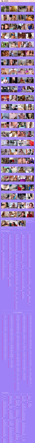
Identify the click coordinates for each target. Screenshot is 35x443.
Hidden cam (10, 438)
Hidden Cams (17, 276)
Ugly (30, 368)
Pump (22, 288)
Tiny (30, 356)
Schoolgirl (30, 236)
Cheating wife (4, 442)
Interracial (17, 289)
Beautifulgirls (22, 85)
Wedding (30, 298)
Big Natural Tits (3, 67)
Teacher (29, 271)
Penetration (24, 360)
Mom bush (17, 428)
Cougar (10, 250)
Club (9, 245)
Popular (16, 1)
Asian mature (4, 410)
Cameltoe (10, 235)
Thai (29, 274)
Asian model (4, 411)
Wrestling (31, 383)
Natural (23, 254)
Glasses (18, 343)
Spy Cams (30, 258)
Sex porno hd (23, 404)
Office (22, 263)
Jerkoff (16, 294)
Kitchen (18, 379)
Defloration (10, 269)
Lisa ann (17, 415)
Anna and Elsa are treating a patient (21, 155)
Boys (5, 352)
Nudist (22, 258)
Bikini (3, 263)
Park (22, 275)
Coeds (29, 210)
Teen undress (23, 427)
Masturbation (23, 76)
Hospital (16, 280)
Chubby (5, 76)
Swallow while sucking (23, 418)
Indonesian (17, 287)
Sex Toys (31, 320)
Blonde (2, 94)
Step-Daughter (10, 266)
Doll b (10, 403)
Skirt (29, 246)
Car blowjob (4, 438)
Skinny (29, 245)
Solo (30, 333)
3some (27, 94)
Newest (17, 1)
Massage (23, 235)
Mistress (23, 243)
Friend (16, 250)
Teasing (29, 272)
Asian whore (4, 412)
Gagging (16, 254)
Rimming (23, 294)
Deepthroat (10, 268)
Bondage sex (4, 432)
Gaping (16, 256)
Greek (16, 266)
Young (29, 304)
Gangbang (17, 255)
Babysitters (4, 253)
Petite (24, 361)
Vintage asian (23, 440)
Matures (24, 319)
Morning (23, 248)
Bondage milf (4, 431)
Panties (23, 273)
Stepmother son (23, 413)
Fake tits (10, 411)
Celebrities (12, 320)
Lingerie (18, 390)
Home (10, 1)
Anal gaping (4, 407)
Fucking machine (18, 332)
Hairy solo (10, 429)
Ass (5, 326)
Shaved (30, 321)
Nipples (23, 256)
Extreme (12, 367)
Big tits (5, 67)
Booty (5, 351)
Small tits (30, 249)
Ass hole (5, 328)
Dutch (11, 358)
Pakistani (23, 272)
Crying (11, 335)
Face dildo (10, 410)
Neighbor (23, 255)
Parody (23, 276)
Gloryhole (18, 344)
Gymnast (17, 269)
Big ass (23, 219)
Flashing (16, 245)
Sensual (31, 319)
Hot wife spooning (11, 441)
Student (29, 263)
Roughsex (23, 297)
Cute (9, 260)
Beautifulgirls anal (5, 422)
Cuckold (5, 210)
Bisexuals (6, 85)
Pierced (24, 362)
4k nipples (4, 398)
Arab (28, 228)
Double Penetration (12, 356)
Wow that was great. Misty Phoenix (4, 101)
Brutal (22, 121)
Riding (22, 293)
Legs (18, 387)
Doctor (9, 271)
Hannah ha (10, 431)
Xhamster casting (30, 401)
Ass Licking (12, 85)
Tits (30, 358)
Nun (22, 259)
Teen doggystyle (23, 423)
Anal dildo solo (4, 406)
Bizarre (3, 265)
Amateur (12, 67)
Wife (29, 301)
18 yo (10, 67)
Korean (18, 380)
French (16, 249)
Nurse (24, 341)
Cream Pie (22, 228)
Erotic (9, 282)
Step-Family (17, 236)
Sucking (29, 264)
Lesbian (18, 388)
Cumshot (10, 258)
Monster (23, 247)
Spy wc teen (23, 412)
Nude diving (17, 439)
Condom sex (10, 249)
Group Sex (17, 267)
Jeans (16, 293)
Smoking (29, 250)
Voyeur (30, 375)
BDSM (5, 338)
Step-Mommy (23, 245)
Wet (30, 380)
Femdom (18, 320)
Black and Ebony (4, 266)
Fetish (20, 76)
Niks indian (17, 438)
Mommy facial (17, 429)
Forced (16, 248)
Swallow (29, 265)
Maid (22, 234)
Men (24, 320)
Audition (22, 94)
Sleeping (29, 248)
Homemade (17, 279)
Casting (12, 319)
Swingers (31, 348)
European (22, 67)
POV (13, 76)
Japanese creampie (18, 400)
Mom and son (17, 427)
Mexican (24, 321)
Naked (22, 253)
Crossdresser (11, 334)
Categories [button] (13, 1)
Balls (3, 254)
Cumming (7, 76)
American (12, 219)
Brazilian (5, 353)
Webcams (30, 297)
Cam (9, 234)
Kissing (18, 378)
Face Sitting (17, 234)
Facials (16, 235)
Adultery (19, 94)
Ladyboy (16, 302)
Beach (5, 339)
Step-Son (31, 334)
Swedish (31, 347)
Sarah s (23, 403)
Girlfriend (17, 259)
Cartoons (12, 318)
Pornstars (15, 76)
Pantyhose (23, 274)
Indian (16, 286)
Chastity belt (4, 441)
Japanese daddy (17, 401)
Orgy (22, 267)
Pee (24, 359)
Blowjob (4, 94)
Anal (10, 85)
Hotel (16, 282)
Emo (9, 281)
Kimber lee (17, 407)
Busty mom (4, 436)
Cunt (9, 259)
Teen (29, 273)
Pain (22, 270)
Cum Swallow (31, 112)
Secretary (31, 318)
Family (30, 67)
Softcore (31, 332)
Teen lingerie (23, 425)
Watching (30, 296)
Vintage (29, 292)
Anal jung (4, 408)
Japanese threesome (18, 404)
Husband (18, 365)
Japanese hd (17, 402)
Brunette (19, 103)
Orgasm (23, 266)
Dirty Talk (7, 67)
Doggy (9, 272)
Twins (29, 284)
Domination (10, 274)
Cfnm (11, 321)
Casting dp (4, 440)
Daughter (27, 76)
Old (22, 264)
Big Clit (3, 228)
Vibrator (29, 291)
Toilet (30, 359)
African (3, 238)
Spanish (31, 335)
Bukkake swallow (5, 434)
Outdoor (23, 268)
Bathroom (3, 219)
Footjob (16, 247)
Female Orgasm (18, 319)
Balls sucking (4, 419)
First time (17, 243)
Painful (23, 271)
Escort (9, 283)
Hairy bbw (10, 427)
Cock (9, 246)
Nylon (24, 342)
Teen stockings (23, 426)
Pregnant (23, 285)
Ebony (9, 279)
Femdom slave (11, 413)
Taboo (29, 269)
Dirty (18, 67)
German (16, 258)
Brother (12, 228)
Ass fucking (20, 121)
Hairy (18, 353)
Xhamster (8, 13)
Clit (4, 228)
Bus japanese (4, 435)
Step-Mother (23, 249)
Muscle (24, 332)
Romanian (23, 296)
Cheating (21, 103)
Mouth (22, 250)
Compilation (10, 248)
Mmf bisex (17, 426)
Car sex (5, 94)
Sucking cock (23, 416)
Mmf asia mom (17, 425)
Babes (12, 112)
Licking (18, 389)
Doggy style (10, 402)
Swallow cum (23, 417)
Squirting (30, 259)
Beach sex (4, 421)
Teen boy (23, 422)
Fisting (16, 244)
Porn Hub (32, 120)
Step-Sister (30, 244)
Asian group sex (5, 409)
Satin (29, 235)
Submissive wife (23, 415)
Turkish (29, 282)
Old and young (23, 265)
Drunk (11, 357)
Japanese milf (17, 403)
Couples (31, 210)
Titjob (30, 357)
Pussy (22, 289)
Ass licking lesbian (5, 413)
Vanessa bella (23, 439)
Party (22, 277)
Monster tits (17, 430)
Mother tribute (17, 431)
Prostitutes (23, 286)
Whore (29, 300)
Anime (3, 242)
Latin (16, 304)
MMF (22, 244)
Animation (4, 241)
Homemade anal (11, 439)
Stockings (30, 260)
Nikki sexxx (17, 437)
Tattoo (29, 270)
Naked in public (17, 434)
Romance (23, 295)
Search (32, 1)
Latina (16, 305)
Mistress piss (17, 424)
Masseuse (23, 236)
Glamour (18, 342)
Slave (29, 247)
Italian (30, 76)
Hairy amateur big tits (11, 428)
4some (3, 236)
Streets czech (23, 414)
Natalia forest (17, 435)
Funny (18, 333)
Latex (16, 303)
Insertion (16, 288)
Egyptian (10, 280)
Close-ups (29, 85)
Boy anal (4, 433)
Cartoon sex (4, 439)
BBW (5, 337)
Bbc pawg (4, 420)
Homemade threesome (10, 440)
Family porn (10, 412)
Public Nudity (23, 287)
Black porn (4, 429)
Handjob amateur (11, 430)
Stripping (30, 262)
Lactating (17, 301)
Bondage (5, 350)
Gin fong (10, 422)
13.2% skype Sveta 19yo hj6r (12, 12)
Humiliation (17, 283)
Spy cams (23, 411)
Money (23, 246)
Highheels (17, 277)
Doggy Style (10, 273)
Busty (3, 278)
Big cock (13, 67)
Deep (9, 267)
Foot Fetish (17, 246)
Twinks (29, 283)
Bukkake (3, 276)
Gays (16, 257)
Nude (22, 257)
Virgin (30, 374)
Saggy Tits (30, 234)
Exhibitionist (11, 366)
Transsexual (30, 281)
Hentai (16, 275)
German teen (10, 421)
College (10, 247)
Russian (23, 298)
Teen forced (23, 424)
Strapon (29, 261)
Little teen (17, 416)
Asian (3, 244)
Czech (9, 261)
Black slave (4, 430)
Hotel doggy (10, 442)
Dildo (12, 121)
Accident (2, 112)
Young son (29, 406)
